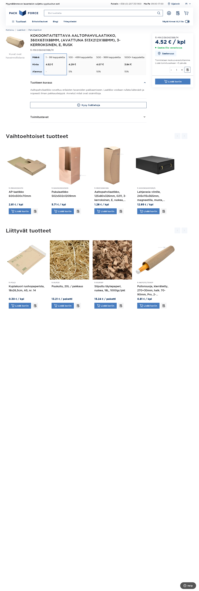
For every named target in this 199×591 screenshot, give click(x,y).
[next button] (184, 136)
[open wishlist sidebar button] (178, 13)
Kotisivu (10, 30)
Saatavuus (168, 53)
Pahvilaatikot (35, 30)
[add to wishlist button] (187, 70)
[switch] (187, 21)
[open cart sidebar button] (186, 13)
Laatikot (21, 30)
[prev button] (177, 136)
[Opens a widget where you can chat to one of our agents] (188, 586)
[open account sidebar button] (169, 13)
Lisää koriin (175, 81)
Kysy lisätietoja (91, 105)
